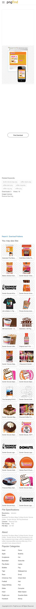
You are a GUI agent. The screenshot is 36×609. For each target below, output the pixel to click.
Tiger (3, 571)
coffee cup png (7, 188)
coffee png (18, 188)
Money (20, 599)
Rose (3, 574)
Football (4, 581)
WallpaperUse (22, 571)
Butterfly (20, 554)
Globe (4, 588)
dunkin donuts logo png (10, 182)
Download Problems (16, 236)
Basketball (5, 561)
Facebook (5, 599)
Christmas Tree (7, 578)
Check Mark (22, 578)
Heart (3, 550)
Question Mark (22, 595)
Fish (19, 585)
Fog (19, 567)
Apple (3, 554)
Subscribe (21, 561)
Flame (20, 550)
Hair (19, 581)
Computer (21, 588)
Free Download (18, 135)
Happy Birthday (7, 585)
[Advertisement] (18, 28)
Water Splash (22, 592)
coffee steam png (26, 182)
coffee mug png (20, 185)
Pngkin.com (5, 595)
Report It (5, 236)
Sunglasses (5, 557)
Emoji (20, 574)
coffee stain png (8, 185)
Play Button (5, 564)
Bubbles (4, 567)
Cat (19, 557)
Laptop (20, 564)
